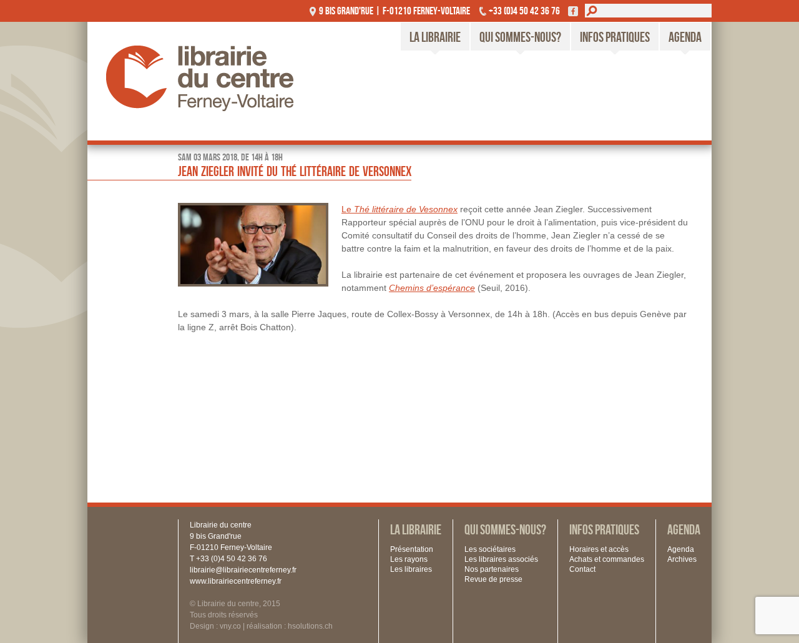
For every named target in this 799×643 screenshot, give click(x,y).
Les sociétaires (490, 549)
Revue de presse (493, 579)
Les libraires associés (501, 559)
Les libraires (411, 569)
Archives (682, 559)
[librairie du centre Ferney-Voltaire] (212, 81)
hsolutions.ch (310, 626)
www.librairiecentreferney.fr (236, 581)
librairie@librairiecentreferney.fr (243, 570)
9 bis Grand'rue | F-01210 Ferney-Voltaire (394, 10)
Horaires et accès (599, 549)
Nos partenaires (491, 569)
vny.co (230, 626)
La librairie (435, 36)
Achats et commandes (606, 559)
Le (399, 209)
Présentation (411, 549)
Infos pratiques (615, 36)
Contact (582, 569)
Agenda (685, 36)
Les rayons (409, 559)
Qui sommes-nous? (520, 36)
